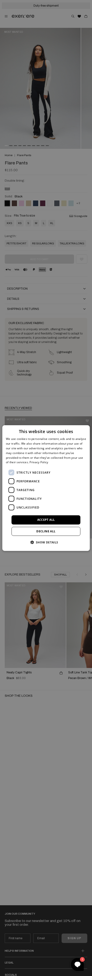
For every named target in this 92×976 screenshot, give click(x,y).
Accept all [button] (46, 520)
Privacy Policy (38, 462)
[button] (46, 542)
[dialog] (46, 488)
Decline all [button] (45, 531)
